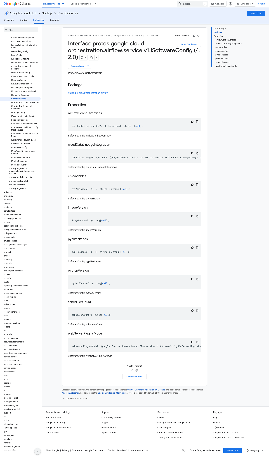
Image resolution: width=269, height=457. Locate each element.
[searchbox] (21, 29)
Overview (9, 20)
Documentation (84, 35)
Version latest (80, 66)
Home (70, 35)
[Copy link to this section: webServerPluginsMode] (105, 334)
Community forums (111, 417)
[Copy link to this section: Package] (86, 85)
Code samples (164, 427)
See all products (53, 417)
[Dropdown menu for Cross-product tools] (96, 3)
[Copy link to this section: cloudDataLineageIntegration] (113, 145)
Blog (215, 417)
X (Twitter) (218, 427)
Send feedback (189, 44)
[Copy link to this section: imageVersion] (91, 208)
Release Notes (108, 427)
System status (108, 432)
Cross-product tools (82, 3)
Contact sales (52, 432)
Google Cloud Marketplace (58, 427)
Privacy (65, 450)
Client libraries (67, 13)
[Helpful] (194, 35)
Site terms (77, 450)
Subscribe (232, 450)
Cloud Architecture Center (170, 432)
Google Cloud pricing (56, 422)
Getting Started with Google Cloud (174, 422)
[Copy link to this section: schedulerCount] (94, 302)
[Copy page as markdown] (91, 57)
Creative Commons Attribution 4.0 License (146, 390)
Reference (39, 20)
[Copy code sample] (197, 121)
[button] (20, 171)
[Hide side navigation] (37, 451)
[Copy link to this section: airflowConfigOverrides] (105, 113)
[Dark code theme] (192, 121)
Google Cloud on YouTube (225, 432)
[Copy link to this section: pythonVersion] (92, 271)
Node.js (47, 13)
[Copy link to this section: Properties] (90, 105)
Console (219, 3)
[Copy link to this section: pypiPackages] (91, 239)
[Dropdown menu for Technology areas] (64, 3)
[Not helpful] (198, 35)
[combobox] (192, 4)
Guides (24, 20)
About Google (52, 450)
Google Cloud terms (95, 450)
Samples (54, 20)
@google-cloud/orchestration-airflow (88, 92)
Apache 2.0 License (70, 393)
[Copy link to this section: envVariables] (89, 176)
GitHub (160, 417)
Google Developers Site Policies (112, 393)
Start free (256, 13)
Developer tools (102, 35)
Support (105, 422)
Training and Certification (169, 437)
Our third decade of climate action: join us (128, 450)
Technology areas (51, 3)
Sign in (261, 3)
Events (216, 422)
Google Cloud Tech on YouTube (228, 437)
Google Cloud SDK (23, 13)
